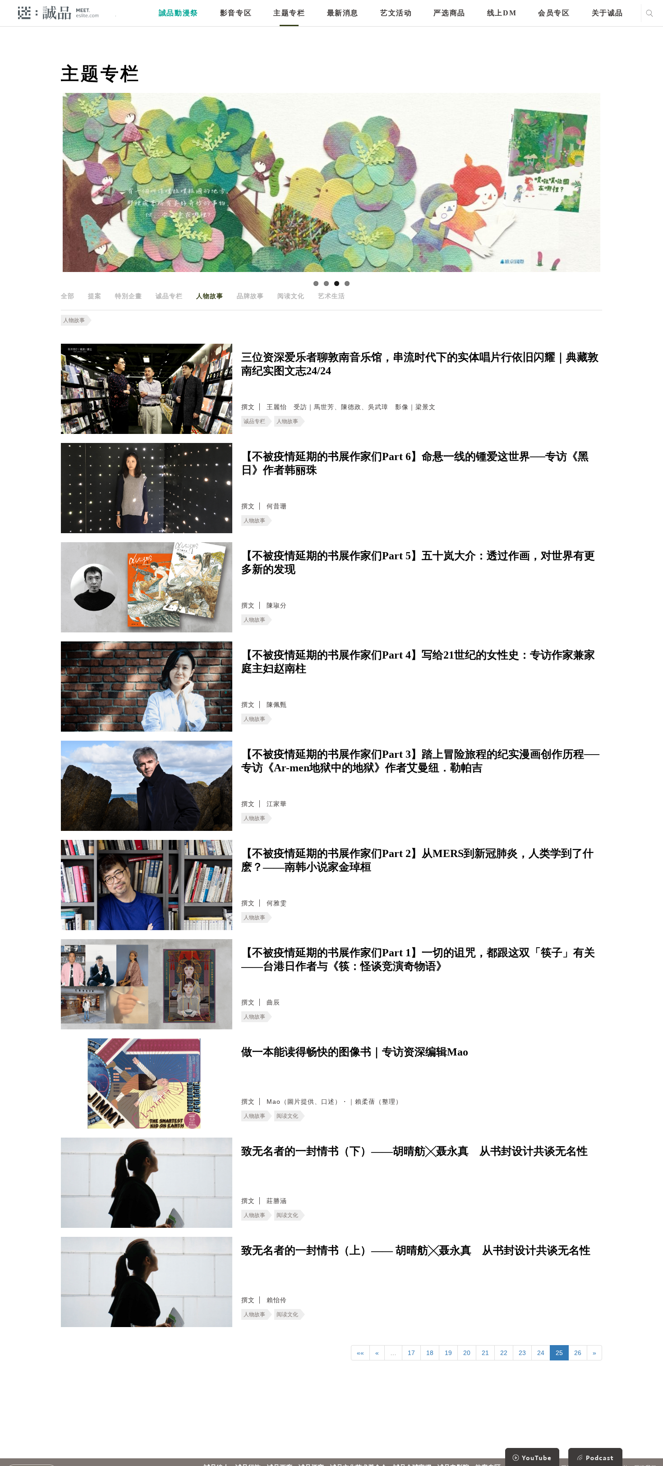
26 (577, 1352)
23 (522, 1352)
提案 (94, 296)
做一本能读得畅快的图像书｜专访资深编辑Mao (354, 1052)
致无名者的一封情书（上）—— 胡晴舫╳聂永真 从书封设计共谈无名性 (415, 1250)
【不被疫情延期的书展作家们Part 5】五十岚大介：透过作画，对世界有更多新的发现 (418, 562)
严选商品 (449, 13)
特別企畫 (128, 296)
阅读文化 (290, 296)
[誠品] (58, 12)
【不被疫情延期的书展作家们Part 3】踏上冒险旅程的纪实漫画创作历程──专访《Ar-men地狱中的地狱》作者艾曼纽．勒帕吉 (420, 761)
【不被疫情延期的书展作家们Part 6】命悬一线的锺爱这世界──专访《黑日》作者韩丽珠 (415, 463)
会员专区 (554, 13)
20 (466, 1352)
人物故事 (209, 296)
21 (485, 1352)
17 (411, 1352)
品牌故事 (250, 296)
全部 (67, 296)
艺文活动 (396, 13)
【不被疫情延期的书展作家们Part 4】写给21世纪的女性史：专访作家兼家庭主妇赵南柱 (418, 661)
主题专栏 (289, 13)
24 (540, 1352)
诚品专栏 (169, 296)
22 (503, 1352)
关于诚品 (607, 13)
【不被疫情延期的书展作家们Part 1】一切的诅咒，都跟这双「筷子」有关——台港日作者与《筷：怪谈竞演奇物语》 (418, 959)
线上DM (501, 13)
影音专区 (236, 13)
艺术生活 (331, 296)
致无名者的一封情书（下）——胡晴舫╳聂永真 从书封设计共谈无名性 (414, 1151)
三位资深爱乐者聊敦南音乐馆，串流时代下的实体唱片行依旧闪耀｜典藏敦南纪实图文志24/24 (420, 364)
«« (360, 1352)
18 (429, 1352)
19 (448, 1352)
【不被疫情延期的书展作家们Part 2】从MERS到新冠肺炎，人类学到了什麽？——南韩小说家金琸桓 (417, 860)
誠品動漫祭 (178, 13)
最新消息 (343, 13)
